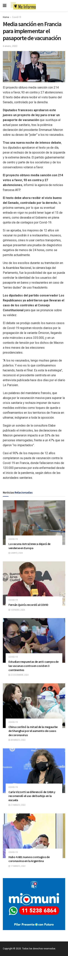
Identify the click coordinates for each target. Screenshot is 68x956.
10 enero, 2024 (17, 610)
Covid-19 (16, 17)
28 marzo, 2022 (18, 740)
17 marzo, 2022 (18, 866)
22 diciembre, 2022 (19, 675)
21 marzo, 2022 (18, 805)
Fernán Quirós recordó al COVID (28, 605)
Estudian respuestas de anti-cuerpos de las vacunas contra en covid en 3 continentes (33, 666)
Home (6, 17)
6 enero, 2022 (10, 46)
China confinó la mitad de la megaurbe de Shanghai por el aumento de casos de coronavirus (33, 731)
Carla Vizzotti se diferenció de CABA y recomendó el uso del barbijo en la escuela (31, 796)
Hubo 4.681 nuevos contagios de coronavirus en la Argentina (28, 859)
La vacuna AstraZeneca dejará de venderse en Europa (29, 546)
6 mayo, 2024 (16, 553)
